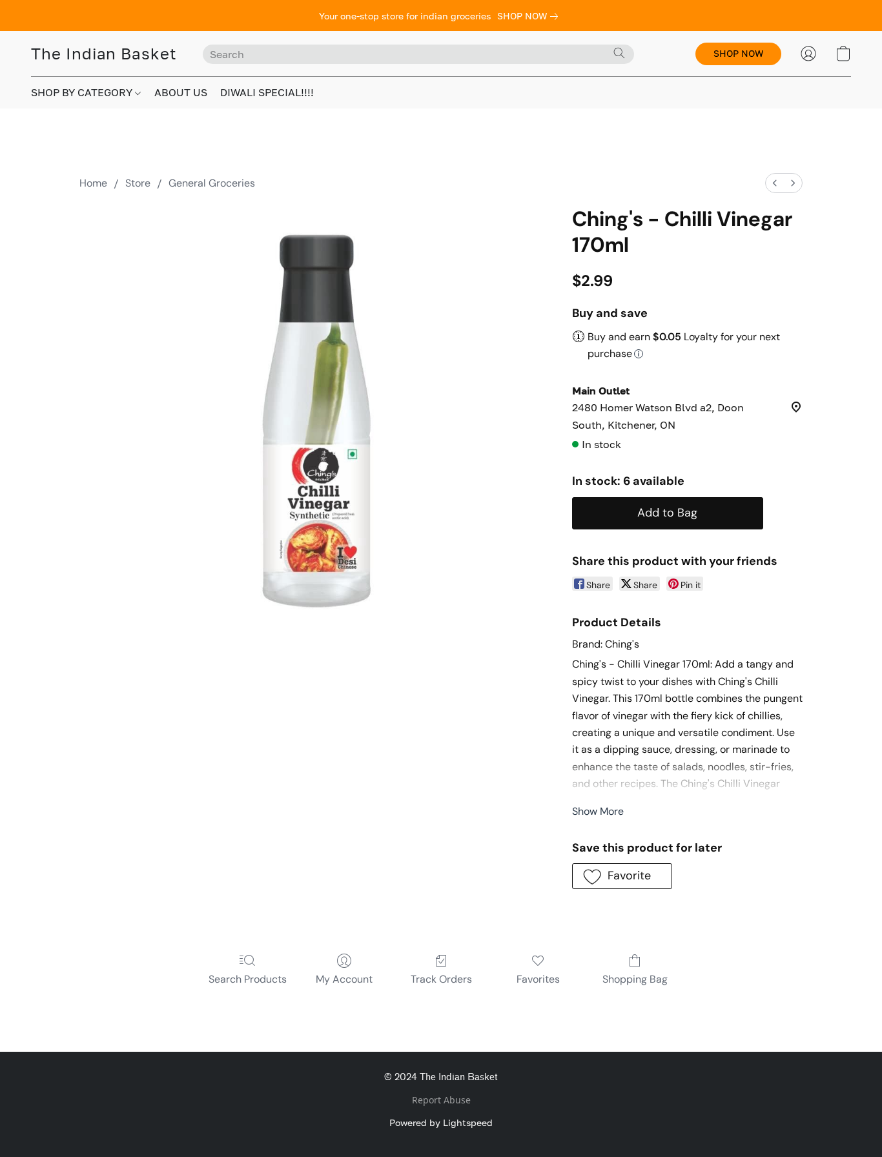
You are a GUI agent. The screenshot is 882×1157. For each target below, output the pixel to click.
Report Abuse (441, 1100)
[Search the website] (619, 53)
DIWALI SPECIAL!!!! (267, 92)
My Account (344, 979)
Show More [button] (598, 811)
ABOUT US (180, 92)
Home (93, 183)
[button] (104, 53)
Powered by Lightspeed (441, 1122)
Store (137, 183)
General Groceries (212, 183)
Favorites (538, 979)
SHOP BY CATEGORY (83, 92)
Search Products (248, 979)
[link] (530, 16)
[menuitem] (775, 183)
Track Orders (441, 979)
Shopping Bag (635, 979)
